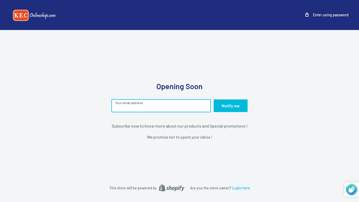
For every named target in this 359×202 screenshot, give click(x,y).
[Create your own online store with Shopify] (171, 187)
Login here (241, 188)
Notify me (231, 105)
